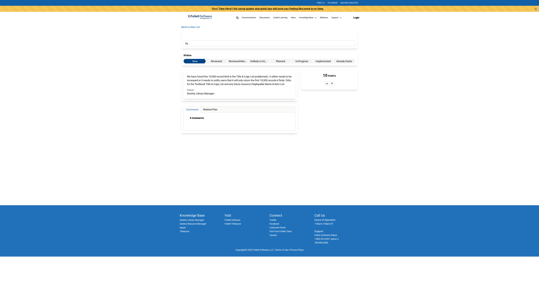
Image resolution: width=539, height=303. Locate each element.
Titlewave (332, 3)
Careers (273, 235)
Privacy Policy (297, 250)
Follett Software (232, 220)
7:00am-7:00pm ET (323, 223)
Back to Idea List (190, 27)
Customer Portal (278, 227)
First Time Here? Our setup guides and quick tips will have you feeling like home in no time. (268, 8)
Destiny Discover (349, 3)
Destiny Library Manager (192, 220)
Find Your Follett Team (281, 231)
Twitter (273, 220)
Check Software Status (325, 235)
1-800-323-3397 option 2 (326, 239)
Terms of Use (281, 250)
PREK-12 (321, 3)
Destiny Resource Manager (193, 223)
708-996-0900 (321, 242)
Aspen (183, 227)
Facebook (274, 223)
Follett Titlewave (233, 223)
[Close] (535, 9)
